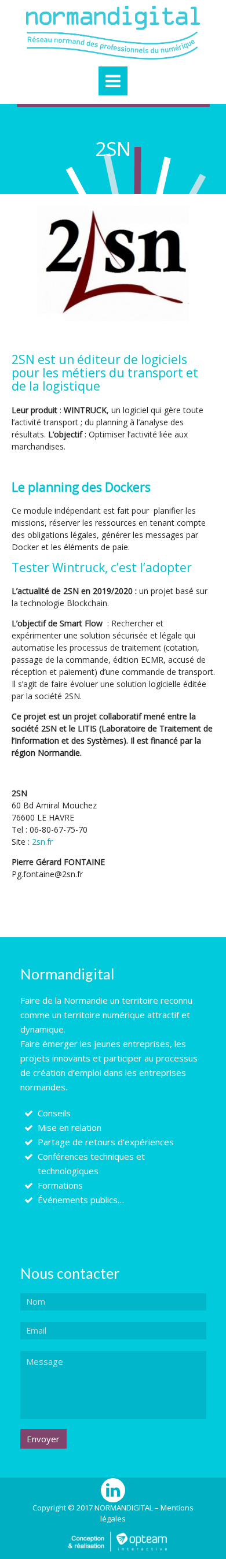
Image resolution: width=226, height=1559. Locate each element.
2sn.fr (42, 841)
